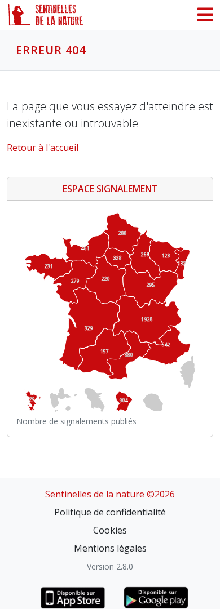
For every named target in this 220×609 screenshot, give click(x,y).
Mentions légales (110, 548)
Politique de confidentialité (110, 512)
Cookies (110, 530)
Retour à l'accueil (42, 147)
